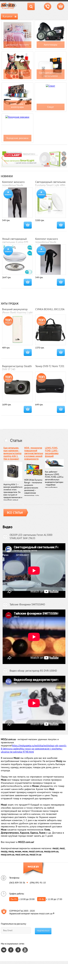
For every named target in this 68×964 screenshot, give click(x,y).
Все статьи (15, 513)
